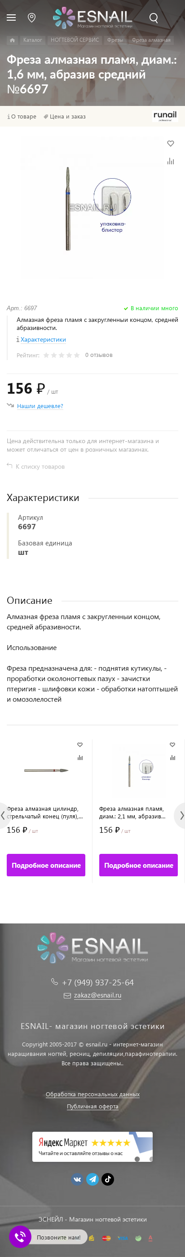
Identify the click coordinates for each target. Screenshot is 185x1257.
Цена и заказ (68, 116)
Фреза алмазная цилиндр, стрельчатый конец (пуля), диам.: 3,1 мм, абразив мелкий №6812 (43, 812)
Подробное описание (46, 865)
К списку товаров (40, 466)
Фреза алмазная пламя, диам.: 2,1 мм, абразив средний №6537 (131, 812)
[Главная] (12, 40)
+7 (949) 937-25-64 (98, 982)
